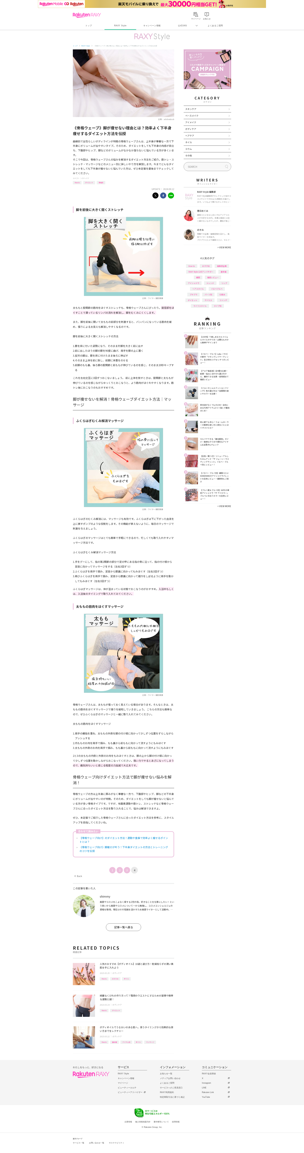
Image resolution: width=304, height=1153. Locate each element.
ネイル (188, 142)
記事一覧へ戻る (123, 927)
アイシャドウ (193, 283)
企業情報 (128, 1122)
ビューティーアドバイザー (130, 1092)
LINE (204, 1087)
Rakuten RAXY (87, 15)
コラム (188, 148)
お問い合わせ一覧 (96, 1143)
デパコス (208, 300)
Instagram (206, 1083)
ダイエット (89, 182)
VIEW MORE (224, 247)
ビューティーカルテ (127, 1087)
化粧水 (222, 294)
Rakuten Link (208, 1092)
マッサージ (150, 1042)
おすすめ (115, 979)
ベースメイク (191, 115)
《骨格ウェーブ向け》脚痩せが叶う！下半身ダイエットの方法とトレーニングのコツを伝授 (123, 849)
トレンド (210, 283)
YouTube (206, 1097)
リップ (224, 283)
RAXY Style (120, 25)
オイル (126, 979)
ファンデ (223, 300)
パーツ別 (208, 294)
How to (77, 182)
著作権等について (161, 1122)
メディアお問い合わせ (170, 1078)
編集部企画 (222, 266)
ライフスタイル (200, 306)
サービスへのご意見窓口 (171, 1087)
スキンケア (190, 109)
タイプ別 (218, 306)
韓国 (198, 277)
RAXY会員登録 (209, 1073)
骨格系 (101, 182)
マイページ (123, 1083)
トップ (88, 25)
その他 (188, 155)
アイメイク (190, 122)
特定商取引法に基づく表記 (172, 1097)
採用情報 (176, 1122)
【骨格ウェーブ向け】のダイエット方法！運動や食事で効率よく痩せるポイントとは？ (123, 840)
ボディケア (85, 178)
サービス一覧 (78, 1143)
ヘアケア (189, 135)
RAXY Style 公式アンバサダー (201, 271)
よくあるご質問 (215, 25)
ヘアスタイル (198, 288)
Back (78, 876)
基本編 (114, 1042)
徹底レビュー (213, 277)
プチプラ (193, 294)
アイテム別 (126, 1042)
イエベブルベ (216, 288)
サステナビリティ (116, 1143)
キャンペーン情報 (152, 25)
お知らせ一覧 (166, 1073)
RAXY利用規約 (167, 1092)
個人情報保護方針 (142, 1122)
